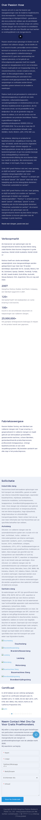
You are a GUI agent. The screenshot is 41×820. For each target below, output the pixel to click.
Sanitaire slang (8, 589)
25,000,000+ (9, 318)
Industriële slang (9, 486)
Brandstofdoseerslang (20, 651)
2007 (5, 286)
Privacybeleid (21, 816)
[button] (11, 713)
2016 (4, 390)
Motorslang (21, 665)
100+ (4, 307)
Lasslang (20, 658)
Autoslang (6, 526)
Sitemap (36, 814)
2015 (4, 385)
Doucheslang (20, 644)
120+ (4, 296)
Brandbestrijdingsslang (20, 680)
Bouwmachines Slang (20, 672)
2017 (4, 395)
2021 (4, 405)
